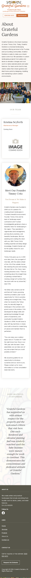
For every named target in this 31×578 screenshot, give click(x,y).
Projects (4, 533)
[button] (28, 6)
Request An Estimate (11, 562)
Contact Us (5, 540)
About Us (5, 536)
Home (4, 526)
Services (4, 529)
